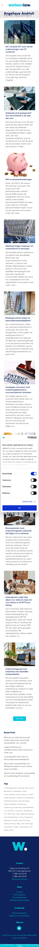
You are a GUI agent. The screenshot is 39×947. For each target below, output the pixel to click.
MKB (17, 814)
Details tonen (27, 501)
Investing (18, 810)
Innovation (11, 810)
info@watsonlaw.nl (19, 879)
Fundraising (8, 807)
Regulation (8, 820)
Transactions (24, 827)
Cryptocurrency (21, 794)
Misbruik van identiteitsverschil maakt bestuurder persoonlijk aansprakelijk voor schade (17, 740)
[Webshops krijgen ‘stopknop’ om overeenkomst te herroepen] (19, 231)
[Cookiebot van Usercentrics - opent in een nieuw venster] (28, 437)
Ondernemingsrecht (27, 814)
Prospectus (29, 817)
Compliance (16, 791)
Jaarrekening (27, 810)
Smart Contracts (10, 823)
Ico (5, 810)
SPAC (18, 823)
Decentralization (10, 798)
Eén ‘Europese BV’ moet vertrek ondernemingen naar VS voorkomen (19, 49)
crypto (24, 791)
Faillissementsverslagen (19, 900)
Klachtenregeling (19, 913)
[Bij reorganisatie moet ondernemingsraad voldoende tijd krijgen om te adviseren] (19, 513)
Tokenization (8, 827)
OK (19, 508)
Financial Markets (10, 804)
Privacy (21, 817)
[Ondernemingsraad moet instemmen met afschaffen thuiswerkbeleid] (19, 654)
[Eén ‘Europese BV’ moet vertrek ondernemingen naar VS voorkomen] (19, 32)
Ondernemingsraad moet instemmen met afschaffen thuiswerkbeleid (17, 671)
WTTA (11, 830)
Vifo (31, 827)
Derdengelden (19, 895)
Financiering (21, 804)
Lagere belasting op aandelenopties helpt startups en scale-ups (18, 750)
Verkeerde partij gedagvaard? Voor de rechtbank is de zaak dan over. (18, 115)
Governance (17, 807)
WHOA (6, 830)
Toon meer (19, 718)
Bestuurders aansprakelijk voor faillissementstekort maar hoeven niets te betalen (18, 766)
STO (22, 823)
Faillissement (29, 798)
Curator (30, 794)
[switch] (34, 480)
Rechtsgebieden (19, 897)
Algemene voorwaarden (19, 916)
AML (27, 788)
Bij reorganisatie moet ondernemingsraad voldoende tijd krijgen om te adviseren (19, 530)
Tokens (16, 827)
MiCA (13, 814)
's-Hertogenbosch (10, 788)
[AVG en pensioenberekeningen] (19, 164)
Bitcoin (31, 788)
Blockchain (8, 791)
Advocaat (21, 788)
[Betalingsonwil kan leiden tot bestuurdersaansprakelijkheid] (19, 303)
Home (6, 16)
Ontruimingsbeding (10, 817)
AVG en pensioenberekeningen (19, 179)
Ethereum (20, 798)
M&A (9, 814)
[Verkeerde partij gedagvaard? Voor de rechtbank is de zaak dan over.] (19, 98)
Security (15, 820)
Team (10, 16)
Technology (29, 823)
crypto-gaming (9, 794)
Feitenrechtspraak (10, 801)
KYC (5, 814)
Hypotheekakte (28, 807)
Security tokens (24, 820)
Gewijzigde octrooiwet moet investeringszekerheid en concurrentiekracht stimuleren (18, 389)
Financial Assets (24, 801)
